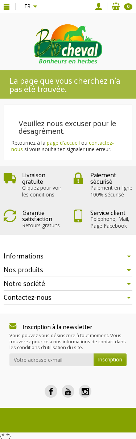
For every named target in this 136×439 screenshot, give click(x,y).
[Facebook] (51, 391)
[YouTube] (68, 391)
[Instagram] (85, 391)
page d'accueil (63, 142)
